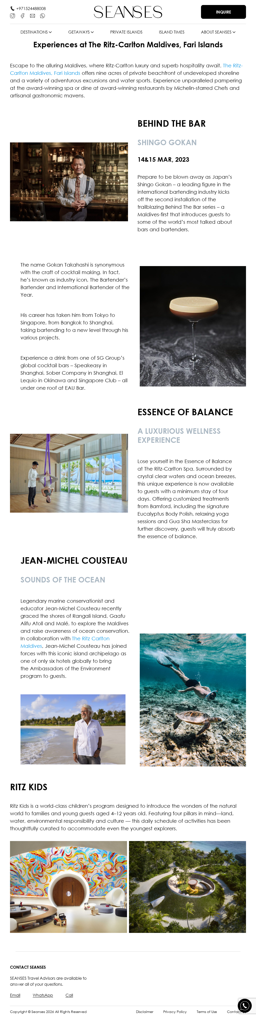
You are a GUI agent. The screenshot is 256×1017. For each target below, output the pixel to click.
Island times (171, 32)
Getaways (79, 32)
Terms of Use (207, 1011)
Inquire (223, 12)
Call (69, 995)
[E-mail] (32, 15)
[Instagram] (12, 15)
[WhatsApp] (42, 15)
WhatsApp (43, 995)
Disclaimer (144, 1011)
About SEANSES (216, 32)
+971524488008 (31, 8)
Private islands (126, 32)
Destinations (34, 32)
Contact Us (236, 1011)
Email (15, 995)
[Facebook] (22, 15)
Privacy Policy (175, 1011)
